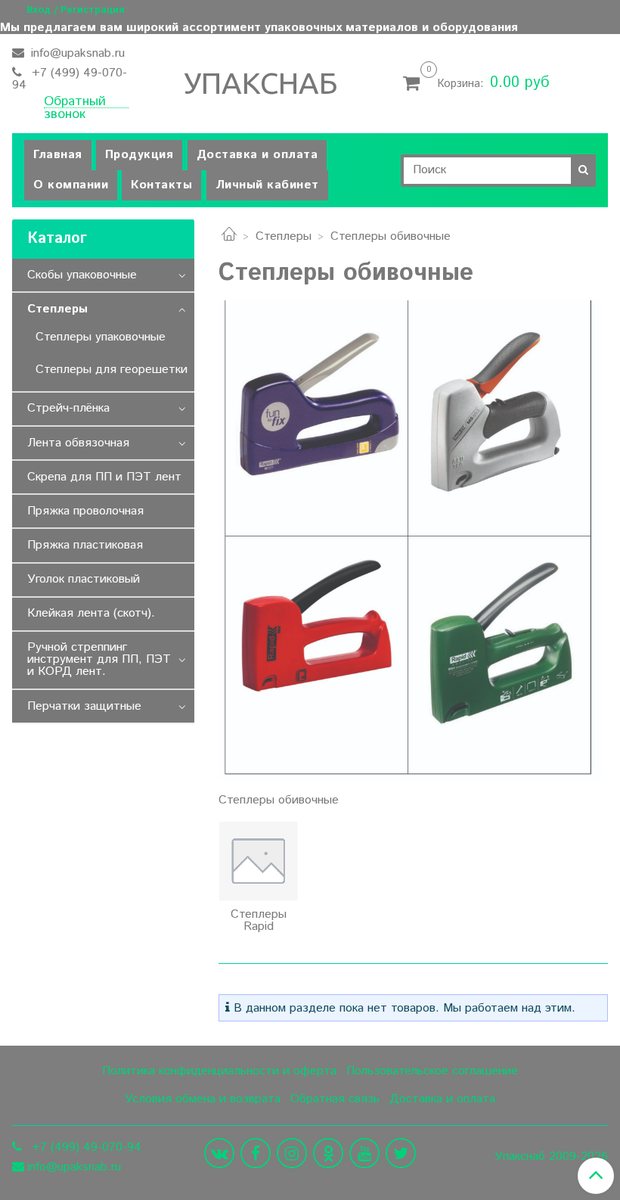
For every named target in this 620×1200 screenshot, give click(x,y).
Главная (57, 154)
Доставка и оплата (257, 154)
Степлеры (284, 236)
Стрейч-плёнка (68, 408)
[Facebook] (255, 1153)
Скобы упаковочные (82, 275)
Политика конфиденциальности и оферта (219, 1071)
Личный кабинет (267, 185)
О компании (70, 185)
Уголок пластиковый (83, 579)
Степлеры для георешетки (112, 369)
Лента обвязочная (78, 443)
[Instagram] (292, 1153)
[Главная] (229, 236)
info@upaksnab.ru (76, 53)
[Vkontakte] (219, 1153)
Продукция (139, 154)
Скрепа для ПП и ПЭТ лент (104, 477)
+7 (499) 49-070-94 (69, 79)
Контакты (161, 185)
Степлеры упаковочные (101, 337)
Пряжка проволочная (85, 511)
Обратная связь (335, 1099)
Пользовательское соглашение (432, 1071)
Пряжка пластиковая (85, 545)
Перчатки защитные (84, 706)
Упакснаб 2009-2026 (551, 1157)
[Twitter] (401, 1153)
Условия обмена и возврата (203, 1099)
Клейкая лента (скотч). (91, 613)
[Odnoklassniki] (328, 1153)
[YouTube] (364, 1153)
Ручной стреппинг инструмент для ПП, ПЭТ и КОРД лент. (99, 659)
